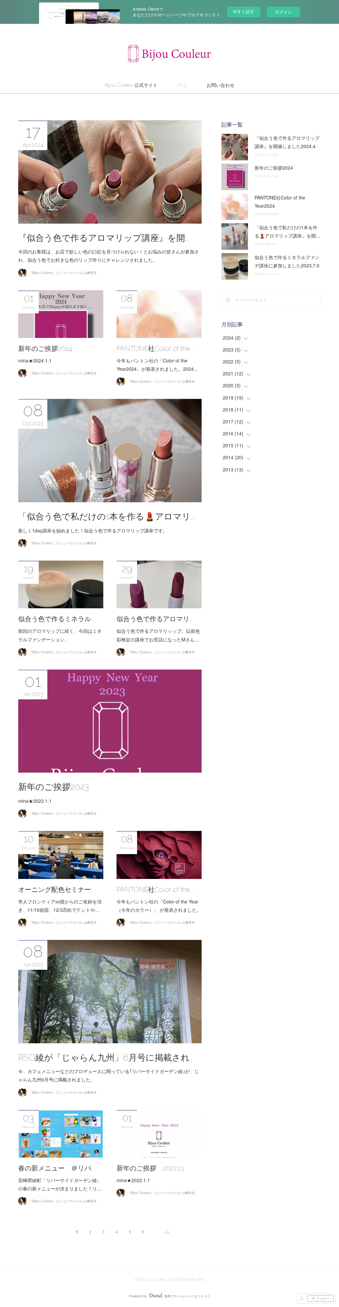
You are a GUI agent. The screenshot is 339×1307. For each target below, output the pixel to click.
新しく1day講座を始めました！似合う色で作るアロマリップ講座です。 (93, 530)
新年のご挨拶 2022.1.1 (150, 1168)
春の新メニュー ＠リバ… (55, 1168)
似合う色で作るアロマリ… (154, 619)
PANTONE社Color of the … (155, 349)
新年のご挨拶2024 (45, 349)
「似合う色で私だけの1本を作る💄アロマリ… (106, 516)
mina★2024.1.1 (35, 360)
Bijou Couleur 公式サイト (131, 85)
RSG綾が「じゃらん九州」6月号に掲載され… (105, 1057)
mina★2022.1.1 (133, 1180)
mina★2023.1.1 (35, 800)
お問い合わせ (220, 85)
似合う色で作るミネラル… (55, 619)
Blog (182, 85)
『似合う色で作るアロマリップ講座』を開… (103, 238)
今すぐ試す (243, 11)
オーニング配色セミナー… (55, 890)
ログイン (283, 12)
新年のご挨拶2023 (53, 787)
